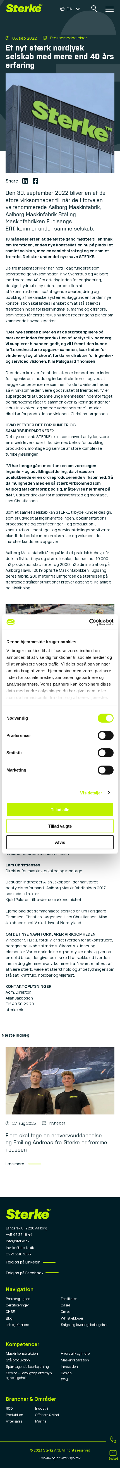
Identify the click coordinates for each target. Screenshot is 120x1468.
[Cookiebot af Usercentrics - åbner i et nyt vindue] (89, 622)
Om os (65, 1311)
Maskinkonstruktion (22, 1353)
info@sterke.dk (17, 1241)
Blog (9, 1318)
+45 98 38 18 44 (19, 1234)
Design (66, 1373)
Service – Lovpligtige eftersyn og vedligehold (29, 1375)
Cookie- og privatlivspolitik (60, 1458)
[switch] (106, 735)
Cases (65, 1305)
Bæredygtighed (18, 1298)
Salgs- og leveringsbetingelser (84, 1324)
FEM (64, 1379)
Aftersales (14, 1421)
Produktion (14, 1414)
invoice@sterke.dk (20, 1247)
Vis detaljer (91, 792)
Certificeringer (17, 1305)
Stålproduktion (18, 1360)
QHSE (10, 1311)
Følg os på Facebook (25, 1272)
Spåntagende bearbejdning (27, 1366)
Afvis (60, 842)
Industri (41, 1408)
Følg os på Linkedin (23, 1262)
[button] (70, 8)
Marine (40, 1421)
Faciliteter (69, 1298)
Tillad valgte (60, 825)
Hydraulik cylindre (75, 1353)
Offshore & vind (47, 1414)
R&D (9, 1408)
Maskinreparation (75, 1360)
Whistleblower (72, 1318)
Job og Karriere (17, 1324)
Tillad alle (60, 809)
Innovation (69, 1366)
